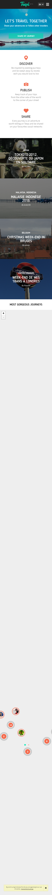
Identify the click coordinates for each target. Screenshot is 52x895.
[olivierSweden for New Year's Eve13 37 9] (16, 711)
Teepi (26, 4)
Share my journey (26, 36)
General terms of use (27, 889)
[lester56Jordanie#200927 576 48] (21, 733)
